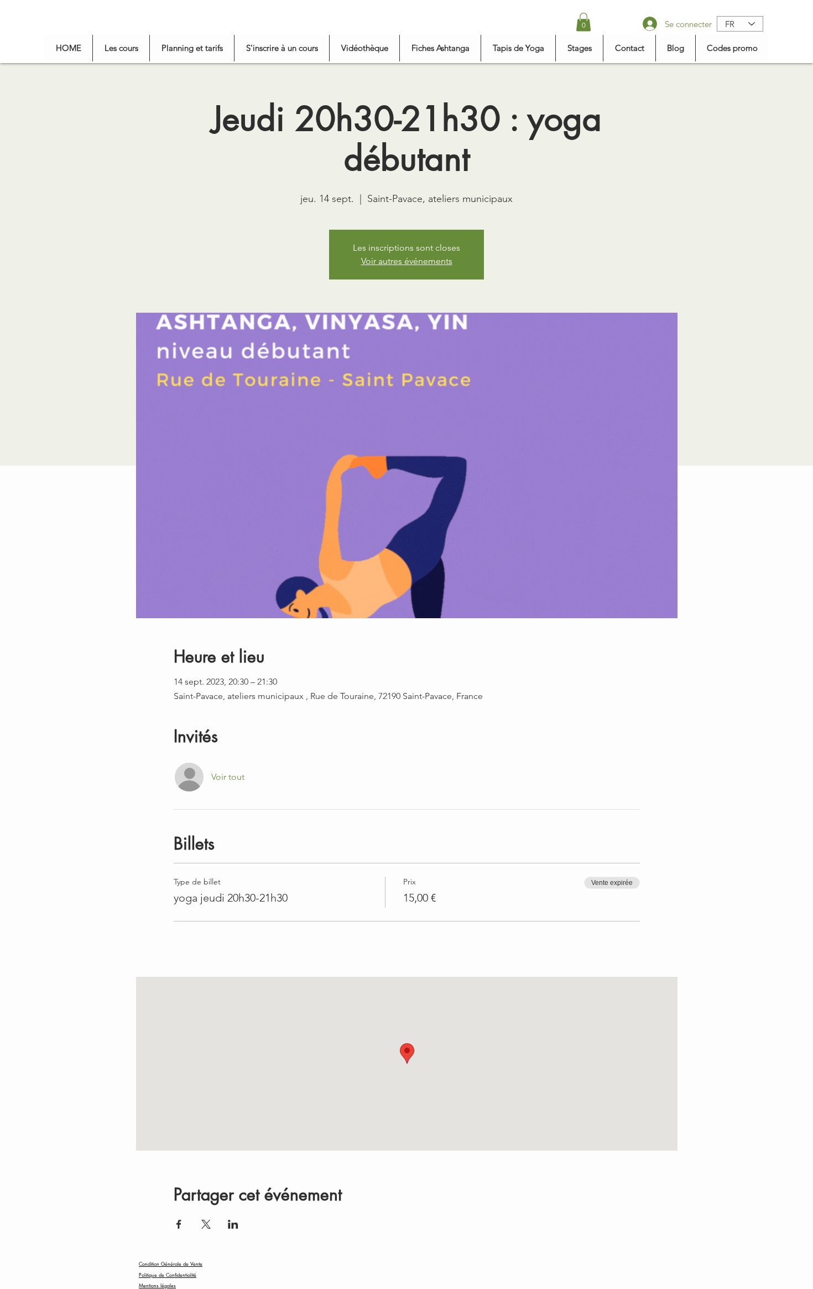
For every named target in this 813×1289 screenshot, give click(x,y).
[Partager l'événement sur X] (206, 1224)
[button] (583, 22)
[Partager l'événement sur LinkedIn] (233, 1224)
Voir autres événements (406, 261)
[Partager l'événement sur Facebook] (179, 1224)
